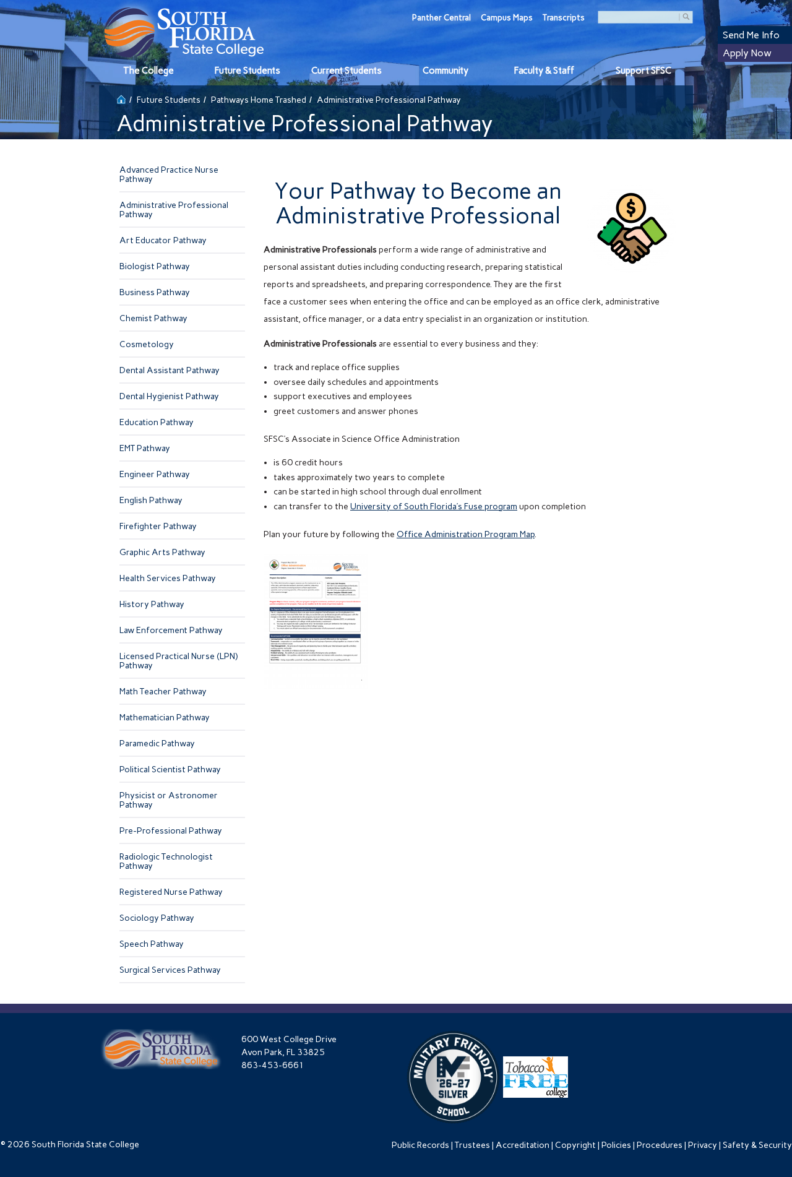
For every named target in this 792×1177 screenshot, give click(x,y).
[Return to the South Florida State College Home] (121, 98)
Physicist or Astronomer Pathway (168, 800)
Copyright (575, 1145)
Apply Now (747, 53)
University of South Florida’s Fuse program (433, 506)
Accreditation (522, 1145)
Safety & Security (757, 1145)
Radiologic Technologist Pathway (166, 861)
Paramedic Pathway (157, 743)
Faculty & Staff (544, 70)
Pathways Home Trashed (258, 100)
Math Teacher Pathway (163, 691)
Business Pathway (154, 292)
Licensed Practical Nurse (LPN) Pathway (178, 661)
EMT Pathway (144, 448)
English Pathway (151, 500)
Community (445, 70)
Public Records (420, 1145)
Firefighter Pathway (158, 526)
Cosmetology (146, 344)
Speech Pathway (151, 944)
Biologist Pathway (154, 266)
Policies (616, 1145)
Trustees (472, 1145)
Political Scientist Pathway (170, 769)
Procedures (659, 1145)
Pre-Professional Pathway (170, 831)
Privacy (702, 1145)
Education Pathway (156, 422)
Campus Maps (507, 17)
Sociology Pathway (156, 918)
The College (148, 70)
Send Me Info (751, 35)
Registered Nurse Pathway (171, 892)
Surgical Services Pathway (170, 970)
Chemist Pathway (153, 318)
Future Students (247, 70)
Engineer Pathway (154, 474)
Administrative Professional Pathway (173, 210)
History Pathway (151, 604)
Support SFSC (643, 70)
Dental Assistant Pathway (169, 370)
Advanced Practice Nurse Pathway (168, 174)
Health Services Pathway (167, 578)
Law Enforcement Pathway (171, 630)
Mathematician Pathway (164, 717)
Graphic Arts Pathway (162, 552)
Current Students (346, 70)
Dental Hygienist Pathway (169, 396)
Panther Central (441, 17)
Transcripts (564, 17)
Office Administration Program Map (466, 534)
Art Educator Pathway (163, 240)
